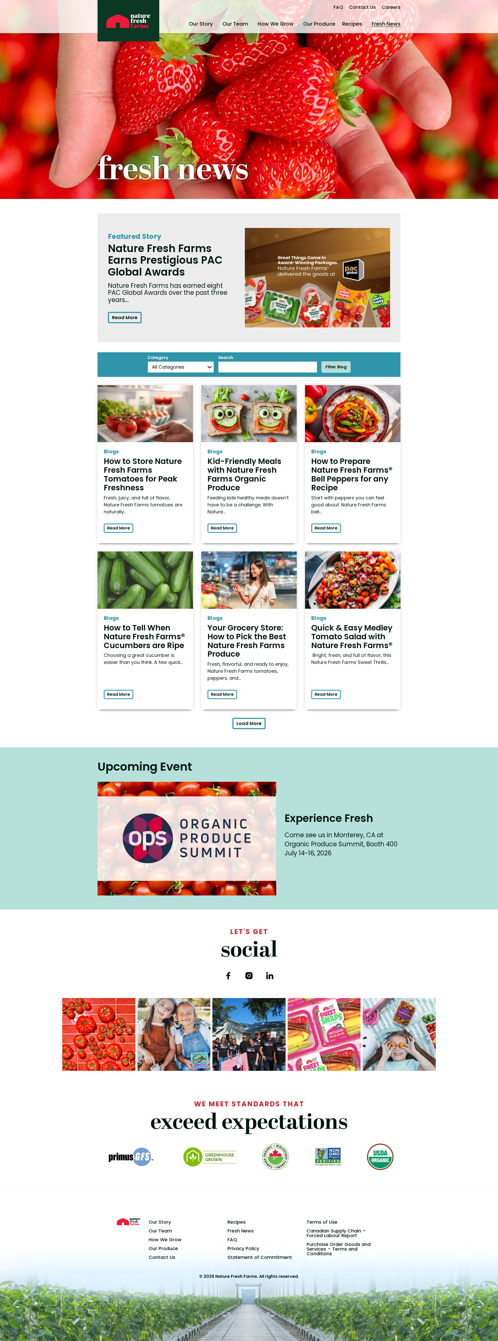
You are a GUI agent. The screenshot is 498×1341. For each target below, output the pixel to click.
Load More (249, 723)
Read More (124, 317)
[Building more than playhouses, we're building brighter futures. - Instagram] (249, 1034)
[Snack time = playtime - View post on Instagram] (399, 1034)
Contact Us (362, 7)
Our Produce (319, 23)
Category (158, 357)
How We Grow (276, 23)
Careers (391, 7)
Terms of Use (322, 1222)
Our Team (235, 23)
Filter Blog (336, 367)
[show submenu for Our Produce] (337, 24)
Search (225, 357)
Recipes (352, 23)
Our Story (201, 23)
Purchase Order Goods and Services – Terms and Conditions (339, 1249)
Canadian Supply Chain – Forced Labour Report (336, 1233)
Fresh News (386, 23)
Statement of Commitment (259, 1257)
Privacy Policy (243, 1248)
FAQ (338, 7)
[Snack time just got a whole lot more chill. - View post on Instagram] (174, 1034)
